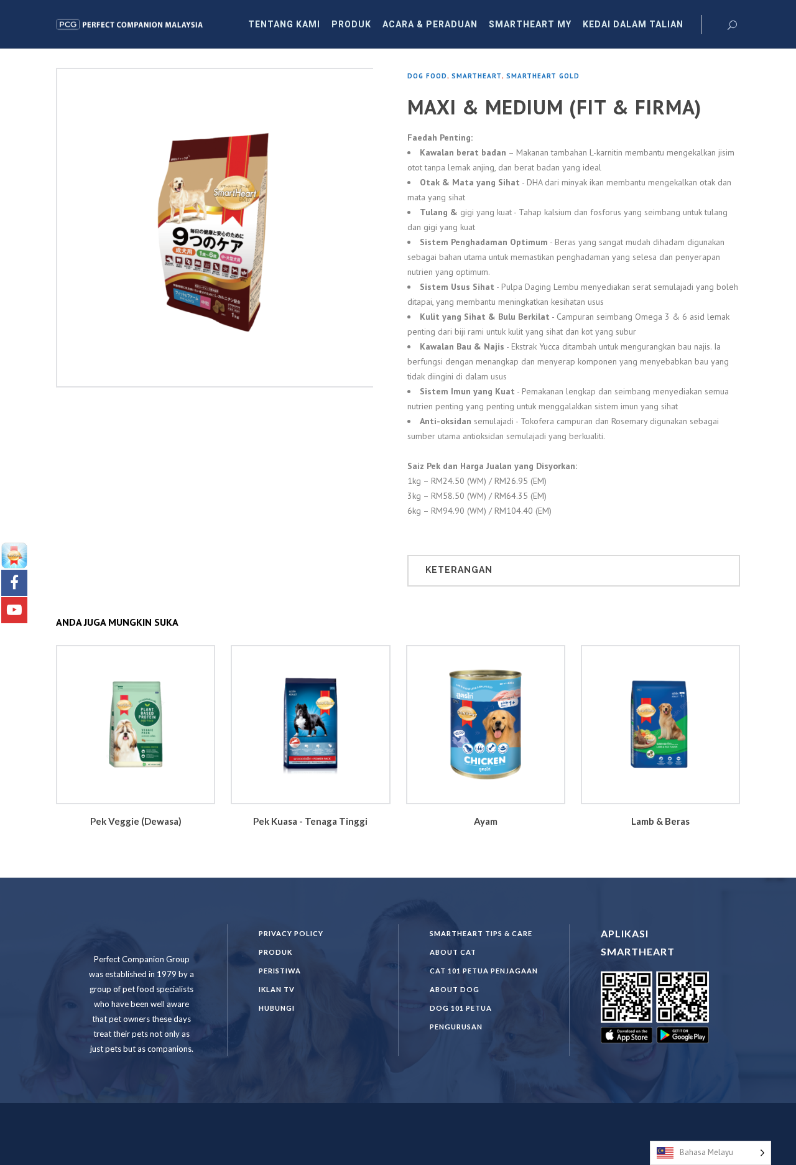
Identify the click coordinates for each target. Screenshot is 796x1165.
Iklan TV (277, 989)
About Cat (453, 952)
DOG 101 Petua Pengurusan (461, 1017)
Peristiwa (280, 971)
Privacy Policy (291, 933)
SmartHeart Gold (543, 76)
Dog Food (427, 76)
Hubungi (277, 1008)
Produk (275, 952)
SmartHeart (476, 76)
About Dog (454, 989)
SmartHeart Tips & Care (481, 933)
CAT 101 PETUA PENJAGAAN (484, 971)
